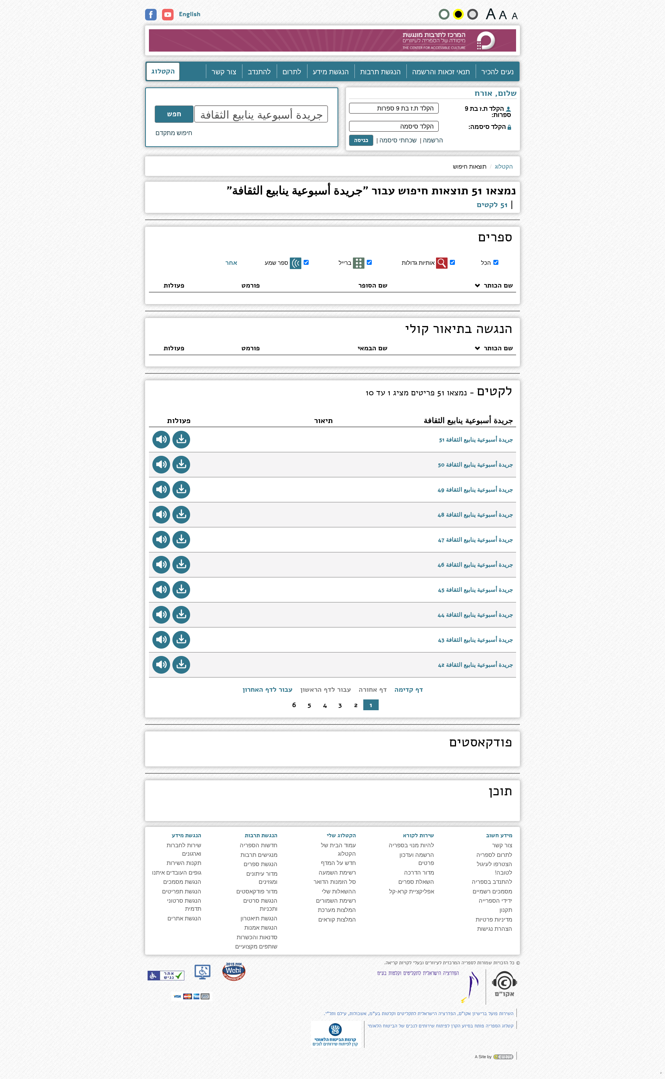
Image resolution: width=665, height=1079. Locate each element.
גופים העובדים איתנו (176, 872)
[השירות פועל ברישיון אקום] (504, 984)
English (190, 14)
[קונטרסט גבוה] (458, 14)
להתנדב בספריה (492, 881)
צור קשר (224, 71)
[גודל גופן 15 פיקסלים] (515, 13)
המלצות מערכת (337, 909)
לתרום (291, 71)
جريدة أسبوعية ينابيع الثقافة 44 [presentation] (475, 615)
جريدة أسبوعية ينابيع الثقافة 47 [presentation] (475, 540)
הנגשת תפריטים (181, 891)
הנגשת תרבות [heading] (261, 835)
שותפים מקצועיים (256, 946)
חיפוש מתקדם (173, 133)
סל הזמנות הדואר (335, 881)
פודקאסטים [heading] (480, 743)
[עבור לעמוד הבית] (332, 40)
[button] (181, 439)
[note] (336, 1033)
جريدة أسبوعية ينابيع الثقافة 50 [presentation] (475, 464)
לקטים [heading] (439, 392)
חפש (174, 114)
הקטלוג (163, 71)
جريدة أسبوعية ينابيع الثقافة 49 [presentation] (475, 489)
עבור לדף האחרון (267, 689)
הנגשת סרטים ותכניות (260, 904)
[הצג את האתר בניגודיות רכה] (472, 14)
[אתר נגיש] (166, 975)
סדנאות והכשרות (257, 937)
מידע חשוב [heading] (499, 835)
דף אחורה (373, 689)
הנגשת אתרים (184, 918)
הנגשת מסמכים (182, 881)
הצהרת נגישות (494, 928)
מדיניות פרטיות (494, 919)
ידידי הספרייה (495, 900)
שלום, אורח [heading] (496, 94)
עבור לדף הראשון (325, 689)
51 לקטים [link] (492, 204)
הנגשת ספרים (260, 864)
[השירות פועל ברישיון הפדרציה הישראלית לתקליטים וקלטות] (429, 987)
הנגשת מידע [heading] (186, 835)
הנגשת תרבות (380, 71)
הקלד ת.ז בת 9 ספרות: (488, 111)
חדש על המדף (338, 862)
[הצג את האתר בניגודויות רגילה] (444, 14)
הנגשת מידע (331, 71)
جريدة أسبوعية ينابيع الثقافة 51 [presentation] (476, 439)
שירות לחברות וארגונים (184, 849)
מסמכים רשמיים (492, 891)
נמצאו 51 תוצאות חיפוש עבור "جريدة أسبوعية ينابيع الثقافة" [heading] (371, 192)
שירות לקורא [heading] (418, 835)
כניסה (361, 140)
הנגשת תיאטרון (259, 918)
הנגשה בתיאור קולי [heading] (458, 330)
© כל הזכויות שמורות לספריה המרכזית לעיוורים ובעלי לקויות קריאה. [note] (452, 962)
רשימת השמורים (336, 900)
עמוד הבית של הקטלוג (338, 849)
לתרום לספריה (494, 854)
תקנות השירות (184, 862)
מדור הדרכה (419, 872)
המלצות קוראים (337, 919)
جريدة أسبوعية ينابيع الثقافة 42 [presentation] (475, 665)
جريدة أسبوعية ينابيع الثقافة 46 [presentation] (475, 565)
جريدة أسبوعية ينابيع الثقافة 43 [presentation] (475, 640)
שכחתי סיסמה (398, 140)
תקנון (506, 909)
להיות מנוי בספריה (411, 845)
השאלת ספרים (416, 881)
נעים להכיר (497, 71)
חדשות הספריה (258, 845)
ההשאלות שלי (339, 891)
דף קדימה (408, 689)
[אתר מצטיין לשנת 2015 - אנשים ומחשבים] (233, 971)
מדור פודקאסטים (256, 891)
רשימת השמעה (337, 872)
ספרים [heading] (495, 238)
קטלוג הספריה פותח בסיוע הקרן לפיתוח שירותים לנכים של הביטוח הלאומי (440, 1025)
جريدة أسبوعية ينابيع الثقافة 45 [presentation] (475, 590)
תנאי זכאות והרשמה (441, 71)
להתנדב (259, 71)
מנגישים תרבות (259, 854)
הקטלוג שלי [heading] (341, 835)
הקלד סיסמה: (488, 126)
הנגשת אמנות (260, 927)
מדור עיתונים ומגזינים (261, 877)
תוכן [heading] (500, 792)
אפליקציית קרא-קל (411, 891)
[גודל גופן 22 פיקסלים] (491, 13)
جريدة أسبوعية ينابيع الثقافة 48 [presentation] (475, 515)
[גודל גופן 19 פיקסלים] (503, 13)
